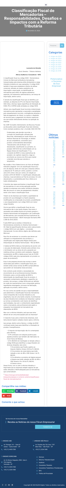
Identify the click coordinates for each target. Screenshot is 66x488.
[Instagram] (5, 485)
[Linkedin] (12, 485)
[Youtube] (9, 485)
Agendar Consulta (56, 102)
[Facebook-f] (2, 485)
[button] (46, 5)
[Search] (62, 45)
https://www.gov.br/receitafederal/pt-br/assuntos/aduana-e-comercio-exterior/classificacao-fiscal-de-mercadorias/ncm (22, 377)
